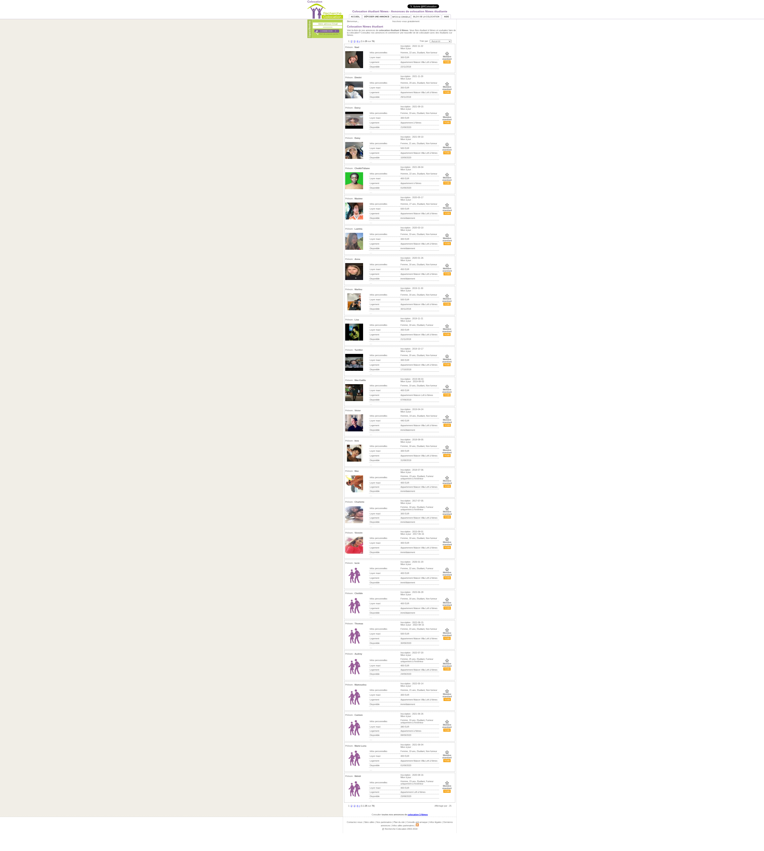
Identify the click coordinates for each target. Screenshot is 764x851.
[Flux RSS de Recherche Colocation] (417, 825)
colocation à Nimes (418, 814)
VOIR (447, 62)
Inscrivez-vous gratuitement (405, 21)
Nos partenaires (384, 822)
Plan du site (399, 822)
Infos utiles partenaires (403, 825)
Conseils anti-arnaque (417, 822)
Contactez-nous (354, 822)
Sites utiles (369, 822)
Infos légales (435, 822)
